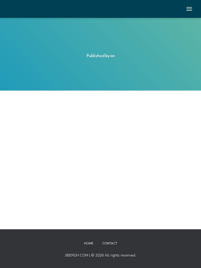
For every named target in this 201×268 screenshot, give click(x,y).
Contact (109, 243)
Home (88, 243)
